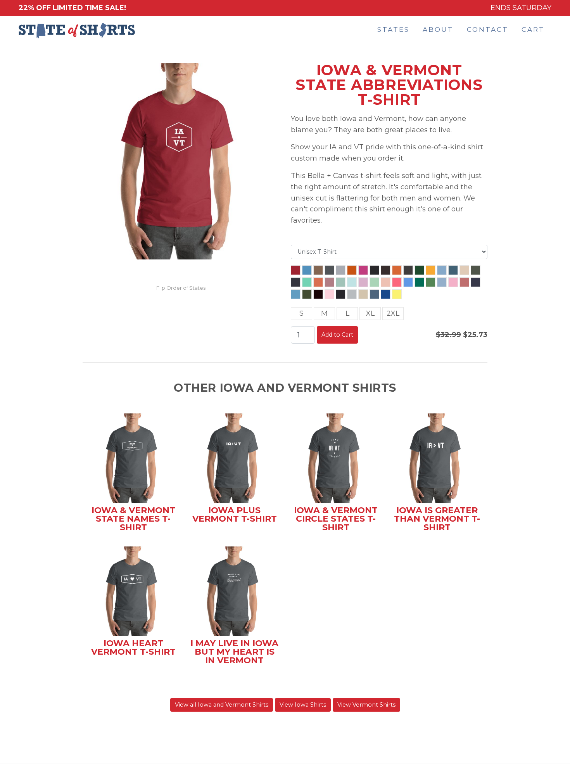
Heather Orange (318, 282)
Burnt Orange (397, 270)
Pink (329, 294)
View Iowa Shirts (303, 704)
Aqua (307, 270)
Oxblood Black (318, 294)
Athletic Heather (340, 270)
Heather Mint (307, 282)
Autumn (352, 270)
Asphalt (329, 270)
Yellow (397, 294)
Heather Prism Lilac (363, 282)
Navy (475, 282)
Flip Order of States (181, 288)
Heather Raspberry (397, 282)
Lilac (453, 282)
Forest (419, 270)
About (438, 29)
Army (318, 270)
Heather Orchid (329, 282)
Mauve (464, 282)
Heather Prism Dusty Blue (340, 282)
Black (340, 294)
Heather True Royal (408, 282)
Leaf (430, 282)
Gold (430, 270)
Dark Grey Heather (408, 270)
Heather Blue (442, 270)
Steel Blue (374, 294)
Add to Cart (337, 334)
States (393, 29)
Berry (363, 270)
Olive (307, 294)
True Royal (385, 294)
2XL (393, 313)
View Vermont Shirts (366, 704)
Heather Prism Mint (374, 282)
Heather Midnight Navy (296, 282)
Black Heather (374, 270)
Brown (385, 270)
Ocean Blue (296, 294)
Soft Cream (363, 294)
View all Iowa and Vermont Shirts (221, 704)
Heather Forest (475, 270)
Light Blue (442, 282)
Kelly (419, 282)
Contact (487, 29)
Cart (533, 29)
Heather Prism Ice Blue (352, 282)
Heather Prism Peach (385, 282)
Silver (352, 294)
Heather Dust (464, 270)
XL (370, 313)
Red (296, 270)
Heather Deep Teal (453, 270)
